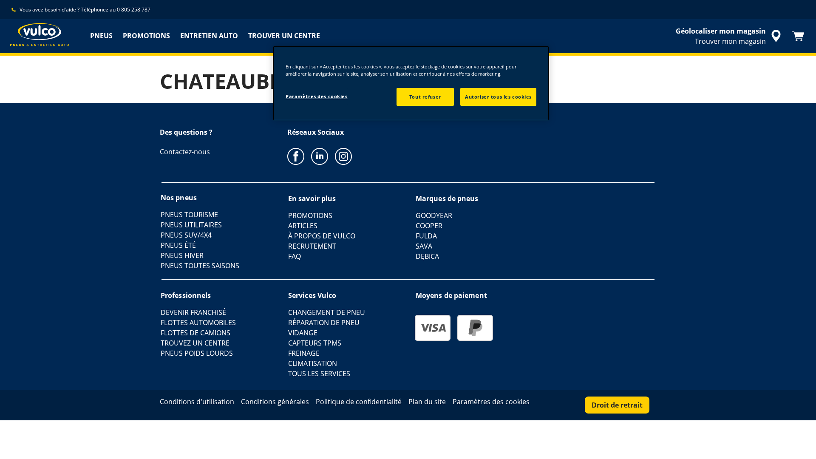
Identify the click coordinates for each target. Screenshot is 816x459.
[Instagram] (343, 156)
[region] (411, 83)
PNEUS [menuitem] (101, 35)
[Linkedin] (319, 156)
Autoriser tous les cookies (498, 97)
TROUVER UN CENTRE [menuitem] (284, 35)
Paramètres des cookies (317, 96)
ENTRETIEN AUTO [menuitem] (209, 35)
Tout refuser (425, 97)
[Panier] (798, 36)
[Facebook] (295, 156)
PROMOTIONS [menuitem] (146, 35)
